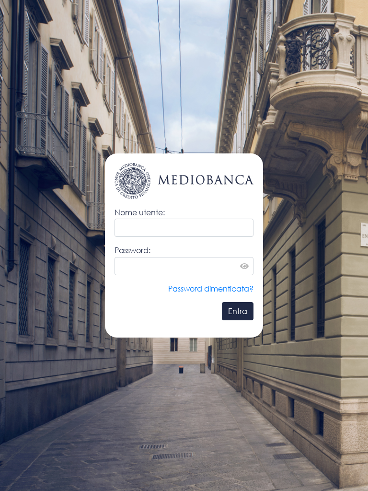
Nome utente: (140, 212)
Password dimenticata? (210, 288)
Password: (132, 250)
